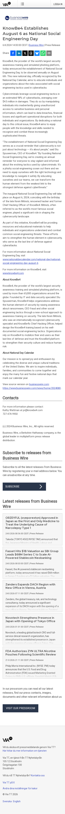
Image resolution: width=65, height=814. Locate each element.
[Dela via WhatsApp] (43, 53)
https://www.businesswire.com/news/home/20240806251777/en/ (32, 388)
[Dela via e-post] (49, 53)
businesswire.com (39, 384)
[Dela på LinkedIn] (19, 53)
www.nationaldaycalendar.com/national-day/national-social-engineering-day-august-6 (32, 261)
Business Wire (36, 45)
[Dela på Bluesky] (37, 53)
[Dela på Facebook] (13, 53)
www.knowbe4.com (13, 273)
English (16, 801)
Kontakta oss (38, 775)
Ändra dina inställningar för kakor (20, 788)
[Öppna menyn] (23, 4)
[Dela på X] (25, 53)
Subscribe (12, 486)
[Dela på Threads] (31, 53)
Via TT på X (9, 782)
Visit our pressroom (20, 708)
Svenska (7, 801)
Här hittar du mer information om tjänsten (25, 750)
